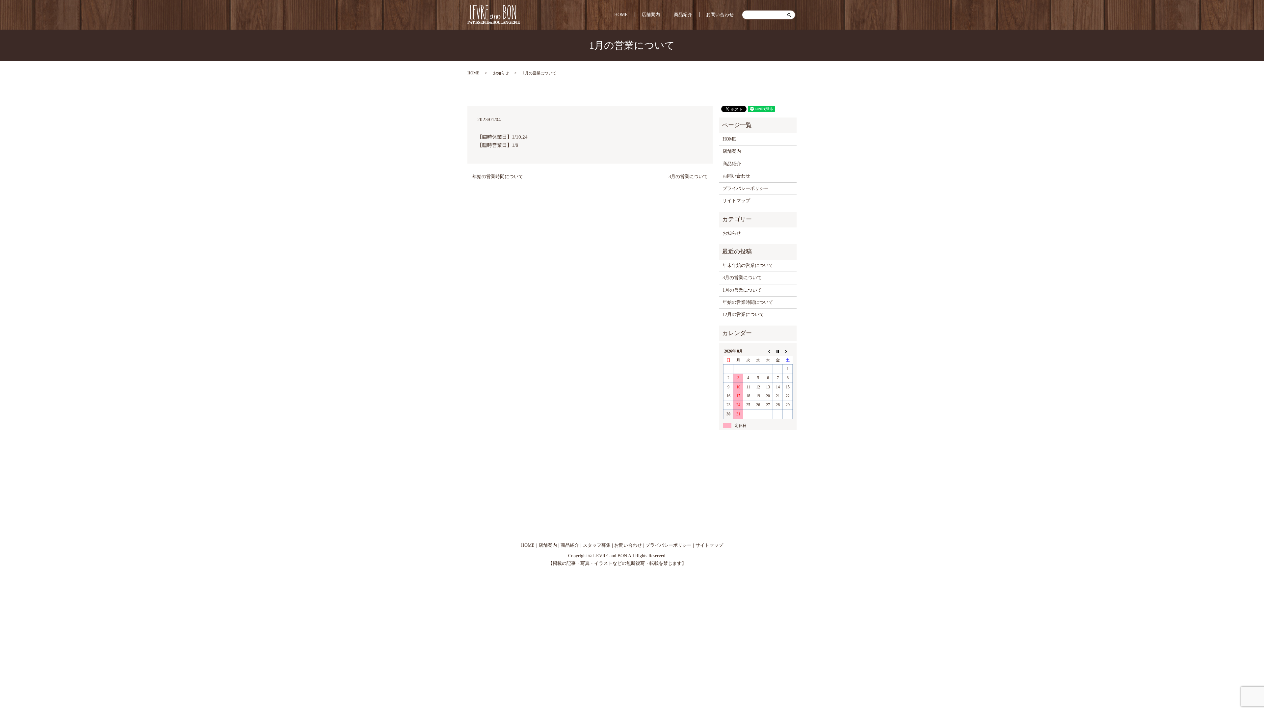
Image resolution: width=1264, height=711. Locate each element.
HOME (621, 14)
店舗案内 (651, 14)
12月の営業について (743, 314)
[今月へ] (778, 351)
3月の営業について (688, 176)
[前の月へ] (768, 351)
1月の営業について (742, 290)
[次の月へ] (788, 351)
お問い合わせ (720, 14)
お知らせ (501, 73)
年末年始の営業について (748, 265)
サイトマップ (736, 200)
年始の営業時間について (497, 176)
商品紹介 (683, 14)
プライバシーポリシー (746, 188)
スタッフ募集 (597, 545)
